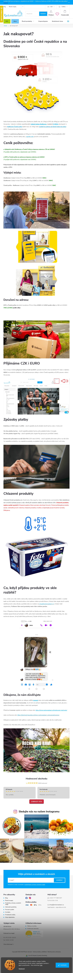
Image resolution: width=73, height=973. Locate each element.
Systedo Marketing (42, 955)
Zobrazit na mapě (8, 933)
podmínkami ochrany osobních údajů (35, 884)
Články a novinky (31, 926)
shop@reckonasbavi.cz (46, 604)
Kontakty (7, 912)
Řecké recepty (12, 7)
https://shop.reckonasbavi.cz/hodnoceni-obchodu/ (51, 710)
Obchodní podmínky (10, 907)
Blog (4, 7)
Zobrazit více (36, 802)
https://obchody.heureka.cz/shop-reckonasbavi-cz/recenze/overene (38, 715)
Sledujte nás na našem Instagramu (39, 811)
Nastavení (22, 968)
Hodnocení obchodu (36, 778)
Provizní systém (9, 909)
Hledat (43, 14)
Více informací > (8, 944)
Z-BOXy (55, 124)
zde (41, 965)
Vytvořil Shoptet (32, 955)
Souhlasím (63, 965)
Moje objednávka (10, 917)
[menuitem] (6, 21)
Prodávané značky (10, 914)
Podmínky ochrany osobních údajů (13, 903)
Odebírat (59, 880)
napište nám (30, 137)
